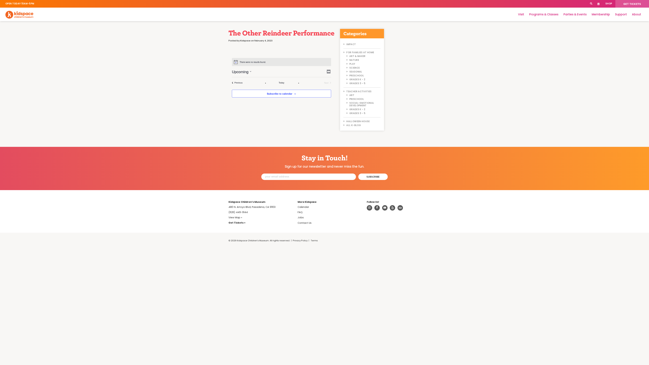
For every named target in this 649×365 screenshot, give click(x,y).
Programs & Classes (543, 14)
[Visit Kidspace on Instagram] (369, 208)
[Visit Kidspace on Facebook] (377, 208)
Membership (601, 14)
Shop (608, 3)
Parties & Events (575, 14)
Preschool (356, 75)
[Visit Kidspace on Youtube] (385, 208)
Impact (351, 44)
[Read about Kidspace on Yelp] (392, 208)
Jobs (301, 217)
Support (621, 14)
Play (352, 64)
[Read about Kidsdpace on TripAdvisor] (400, 208)
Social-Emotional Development (361, 104)
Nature (354, 60)
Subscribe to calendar (279, 93)
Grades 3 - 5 (357, 83)
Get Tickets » (237, 222)
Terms (314, 240)
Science (354, 68)
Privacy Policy (300, 240)
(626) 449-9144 (238, 212)
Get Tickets (632, 4)
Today (281, 82)
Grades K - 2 (357, 79)
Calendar (598, 4)
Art (351, 95)
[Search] (591, 4)
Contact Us (304, 223)
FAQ (300, 212)
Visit (521, 14)
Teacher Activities (358, 91)
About (636, 14)
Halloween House (358, 121)
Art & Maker (357, 56)
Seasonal (355, 71)
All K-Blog (353, 125)
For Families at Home (360, 52)
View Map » (235, 217)
